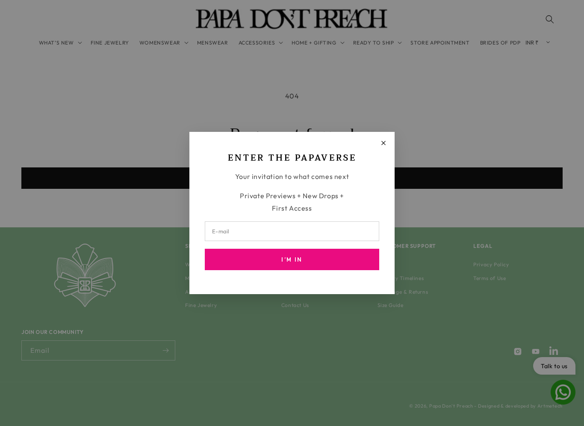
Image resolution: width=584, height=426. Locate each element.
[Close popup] (383, 143)
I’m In (291, 259)
